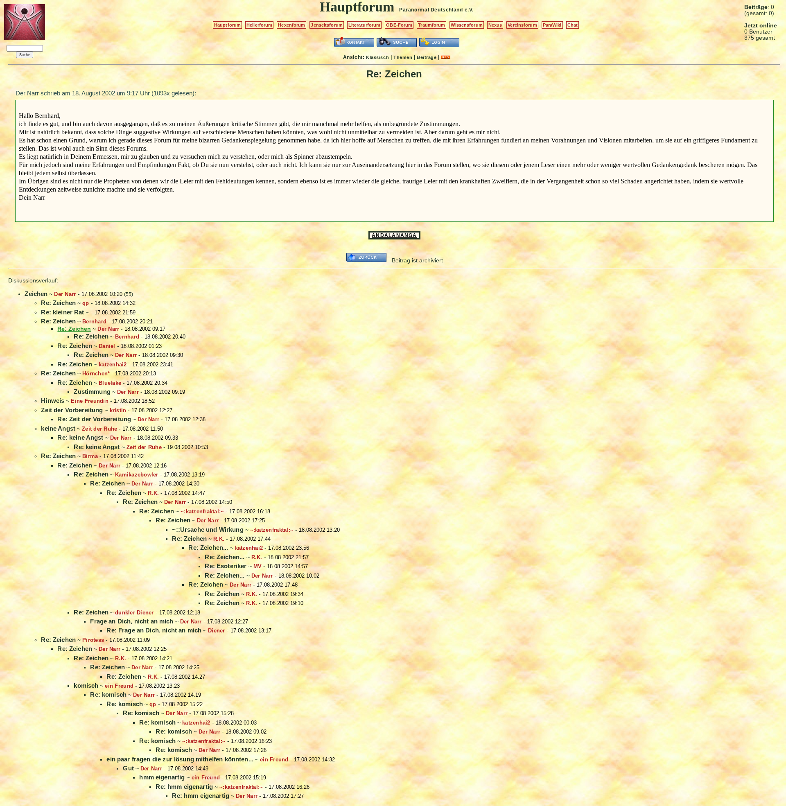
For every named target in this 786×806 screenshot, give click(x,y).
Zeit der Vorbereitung (72, 409)
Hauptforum (227, 25)
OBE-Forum (399, 25)
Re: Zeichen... (208, 547)
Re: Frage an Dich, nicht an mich (153, 630)
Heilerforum (259, 25)
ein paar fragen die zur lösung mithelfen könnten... (179, 759)
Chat (572, 25)
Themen (402, 57)
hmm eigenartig (162, 777)
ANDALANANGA (394, 235)
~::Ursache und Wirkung (207, 529)
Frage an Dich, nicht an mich (131, 621)
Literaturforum (364, 25)
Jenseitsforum (326, 25)
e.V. (469, 10)
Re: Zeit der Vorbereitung (94, 418)
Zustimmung (92, 391)
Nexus (495, 25)
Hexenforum (291, 25)
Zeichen (36, 293)
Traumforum (431, 25)
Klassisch (377, 57)
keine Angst (58, 428)
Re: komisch (108, 694)
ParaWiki (552, 25)
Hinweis (52, 400)
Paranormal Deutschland (431, 10)
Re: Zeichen (58, 302)
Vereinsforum (522, 25)
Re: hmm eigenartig (184, 786)
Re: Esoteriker (225, 565)
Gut (128, 768)
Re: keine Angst (80, 437)
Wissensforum (466, 25)
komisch (86, 685)
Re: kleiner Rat (62, 312)
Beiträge (426, 57)
